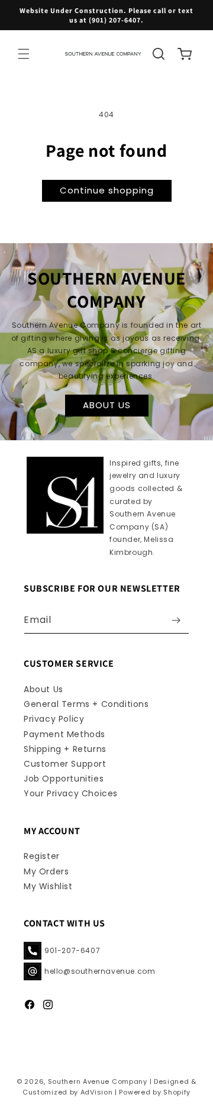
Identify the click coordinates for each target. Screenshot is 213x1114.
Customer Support (65, 764)
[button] (24, 54)
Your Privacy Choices (71, 793)
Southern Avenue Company (97, 1081)
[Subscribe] (176, 620)
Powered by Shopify (155, 1092)
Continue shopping (107, 190)
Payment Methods (64, 734)
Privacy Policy (54, 719)
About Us (43, 689)
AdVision (96, 1092)
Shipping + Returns (65, 749)
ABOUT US (107, 405)
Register (42, 856)
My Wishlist (48, 886)
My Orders (46, 871)
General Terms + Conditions (86, 704)
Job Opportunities (64, 778)
